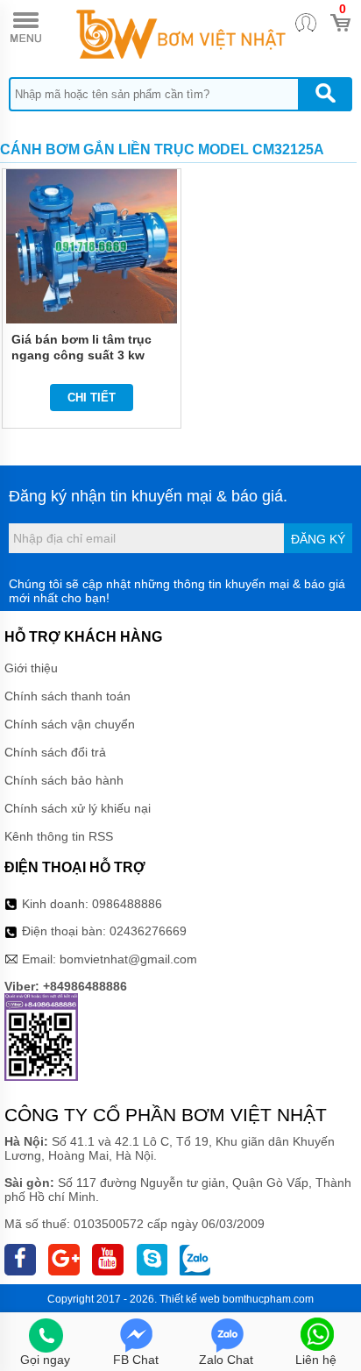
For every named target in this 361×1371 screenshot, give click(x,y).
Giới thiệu (31, 668)
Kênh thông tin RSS (58, 836)
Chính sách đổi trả (55, 752)
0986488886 (127, 904)
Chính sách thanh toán (67, 696)
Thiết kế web (189, 1299)
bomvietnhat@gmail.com (128, 959)
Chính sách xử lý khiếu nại (77, 808)
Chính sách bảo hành (64, 780)
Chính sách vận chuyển (69, 724)
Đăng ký (318, 539)
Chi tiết (91, 397)
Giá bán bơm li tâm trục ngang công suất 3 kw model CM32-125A (81, 355)
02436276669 (148, 931)
